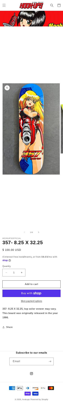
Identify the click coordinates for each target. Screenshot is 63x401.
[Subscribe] (49, 361)
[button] (4, 5)
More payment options (31, 301)
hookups (26, 399)
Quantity (6, 266)
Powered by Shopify (39, 399)
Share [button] (9, 327)
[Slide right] (38, 232)
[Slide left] (24, 232)
